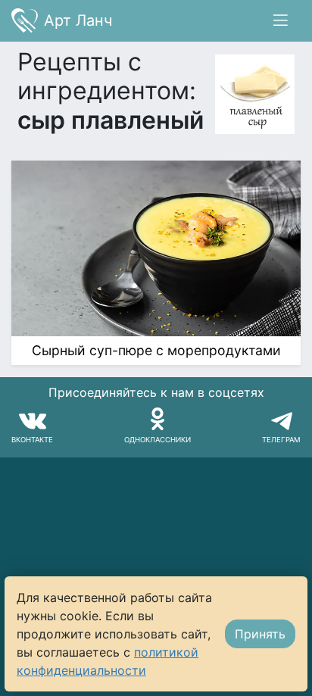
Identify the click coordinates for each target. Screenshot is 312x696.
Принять (260, 633)
